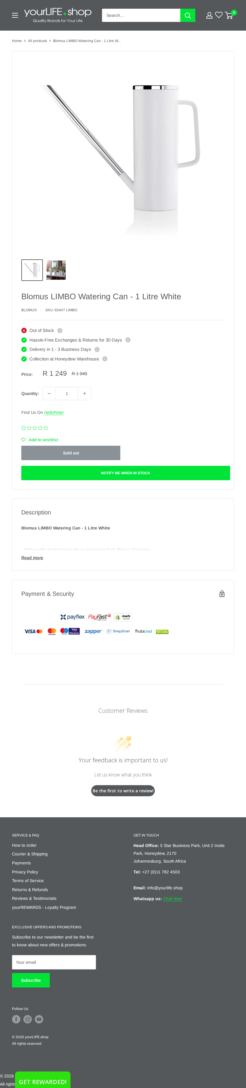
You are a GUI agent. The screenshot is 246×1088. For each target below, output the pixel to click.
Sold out (71, 453)
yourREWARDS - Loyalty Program (44, 907)
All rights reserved (26, 1043)
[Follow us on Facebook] (16, 1019)
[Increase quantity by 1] (84, 393)
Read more (32, 557)
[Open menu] (15, 15)
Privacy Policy (25, 871)
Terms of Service (28, 880)
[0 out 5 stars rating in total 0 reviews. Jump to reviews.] (36, 428)
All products (37, 41)
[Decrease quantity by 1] (49, 393)
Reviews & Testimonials (34, 898)
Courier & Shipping (30, 853)
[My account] (209, 15)
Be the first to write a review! (123, 791)
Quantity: (30, 393)
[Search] (187, 15)
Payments (21, 862)
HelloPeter (54, 412)
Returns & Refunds (30, 889)
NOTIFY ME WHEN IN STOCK (125, 473)
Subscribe (31, 980)
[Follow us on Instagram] (27, 1019)
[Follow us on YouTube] (39, 1019)
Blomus (29, 310)
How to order (24, 845)
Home (17, 41)
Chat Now (172, 898)
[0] (229, 15)
